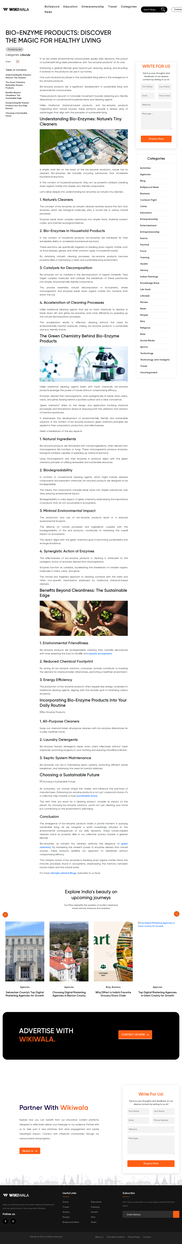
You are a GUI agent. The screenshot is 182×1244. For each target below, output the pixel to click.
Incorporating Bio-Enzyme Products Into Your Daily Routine (17, 105)
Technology (146, 353)
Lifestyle (25, 55)
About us (27, 1151)
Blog (142, 181)
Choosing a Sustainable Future (16, 114)
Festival (144, 245)
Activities (145, 168)
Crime (143, 206)
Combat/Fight (148, 200)
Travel (112, 6)
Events (144, 238)
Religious (145, 328)
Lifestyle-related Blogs (63, 873)
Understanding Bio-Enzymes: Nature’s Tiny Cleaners (18, 76)
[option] (25, 959)
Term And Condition (116, 1237)
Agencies (145, 174)
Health (144, 264)
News (143, 308)
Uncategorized (148, 372)
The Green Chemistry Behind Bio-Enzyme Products (15, 85)
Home (66, 1202)
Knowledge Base (149, 283)
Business (145, 193)
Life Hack (145, 289)
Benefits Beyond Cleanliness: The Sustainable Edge (14, 95)
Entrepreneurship (149, 232)
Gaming (144, 257)
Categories (129, 6)
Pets (142, 321)
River (143, 334)
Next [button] (176, 914)
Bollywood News (149, 187)
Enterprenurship (93, 6)
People (144, 315)
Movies (144, 302)
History (144, 270)
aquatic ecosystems (100, 653)
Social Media (147, 340)
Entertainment (148, 225)
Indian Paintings (149, 277)
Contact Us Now (133, 1034)
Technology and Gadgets (155, 360)
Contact (147, 1237)
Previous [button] (5, 914)
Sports (144, 347)
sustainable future (86, 796)
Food (143, 251)
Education (70, 6)
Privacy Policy (134, 1237)
